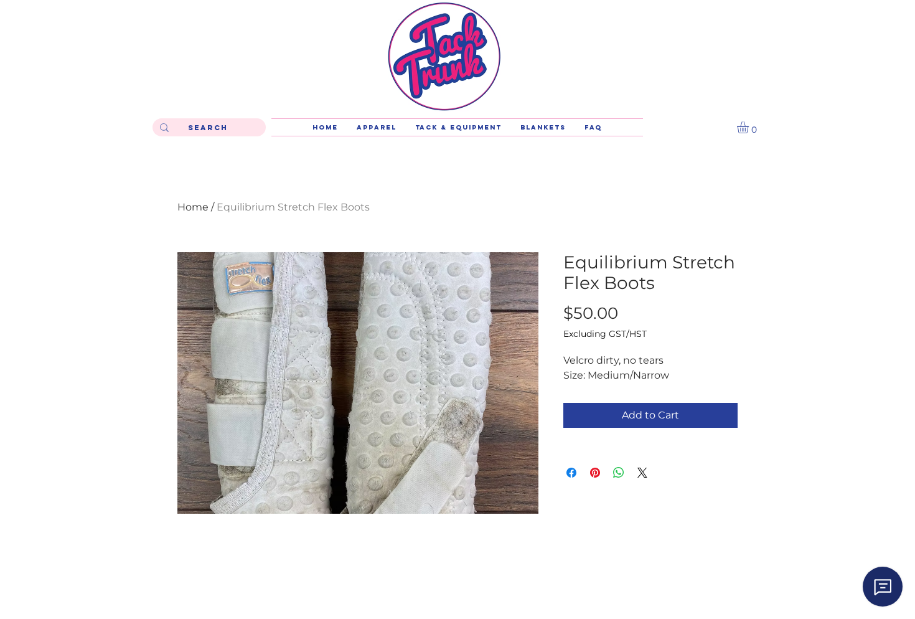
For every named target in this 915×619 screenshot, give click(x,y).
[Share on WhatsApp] (618, 472)
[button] (749, 127)
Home (193, 207)
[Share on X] (642, 472)
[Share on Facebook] (571, 472)
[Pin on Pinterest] (595, 472)
